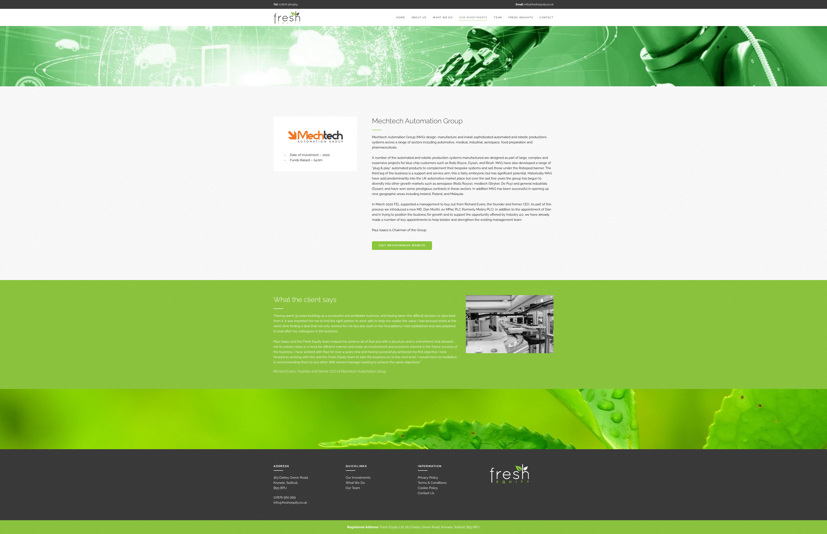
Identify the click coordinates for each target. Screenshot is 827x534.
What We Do (355, 483)
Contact (546, 17)
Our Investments (473, 17)
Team (498, 17)
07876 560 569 (285, 497)
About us (419, 17)
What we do (443, 17)
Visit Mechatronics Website (402, 245)
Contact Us (426, 493)
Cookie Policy (428, 488)
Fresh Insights (520, 17)
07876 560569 (288, 4)
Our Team (353, 488)
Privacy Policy (428, 478)
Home (400, 17)
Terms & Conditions (432, 483)
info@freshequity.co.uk (538, 4)
